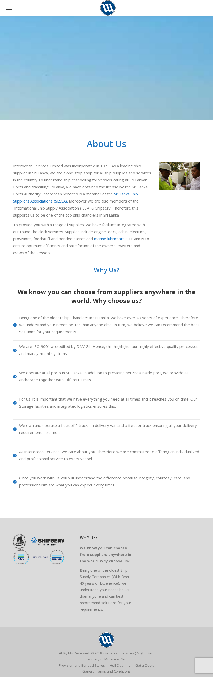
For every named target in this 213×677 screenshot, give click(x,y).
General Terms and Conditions (106, 671)
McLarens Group (117, 659)
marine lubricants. (109, 238)
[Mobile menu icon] (8, 7)
